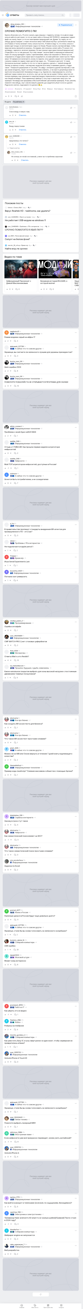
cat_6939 (11, 236)
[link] (20, 276)
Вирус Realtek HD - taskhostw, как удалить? (27, 211)
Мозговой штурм (22, 957)
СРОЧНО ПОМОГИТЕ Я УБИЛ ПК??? (24, 230)
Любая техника (21, 1120)
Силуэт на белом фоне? (17, 239)
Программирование (23, 623)
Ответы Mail (18, 207)
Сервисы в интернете (24, 818)
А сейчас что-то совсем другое (28, 349)
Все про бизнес (21, 720)
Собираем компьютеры (24, 942)
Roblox (18, 1022)
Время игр (24, 245)
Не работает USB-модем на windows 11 (25, 220)
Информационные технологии (27, 26)
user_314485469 (13, 226)
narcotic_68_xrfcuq (14, 245)
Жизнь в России (21, 912)
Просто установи (25, 217)
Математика (20, 653)
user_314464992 (13, 217)
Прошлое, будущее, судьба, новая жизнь (32, 668)
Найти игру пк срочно (16, 249)
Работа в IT (19, 1007)
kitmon (10, 207)
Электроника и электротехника (28, 1214)
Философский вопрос (22, 236)
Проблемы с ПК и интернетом (29, 226)
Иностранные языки (23, 1135)
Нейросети (19, 461)
